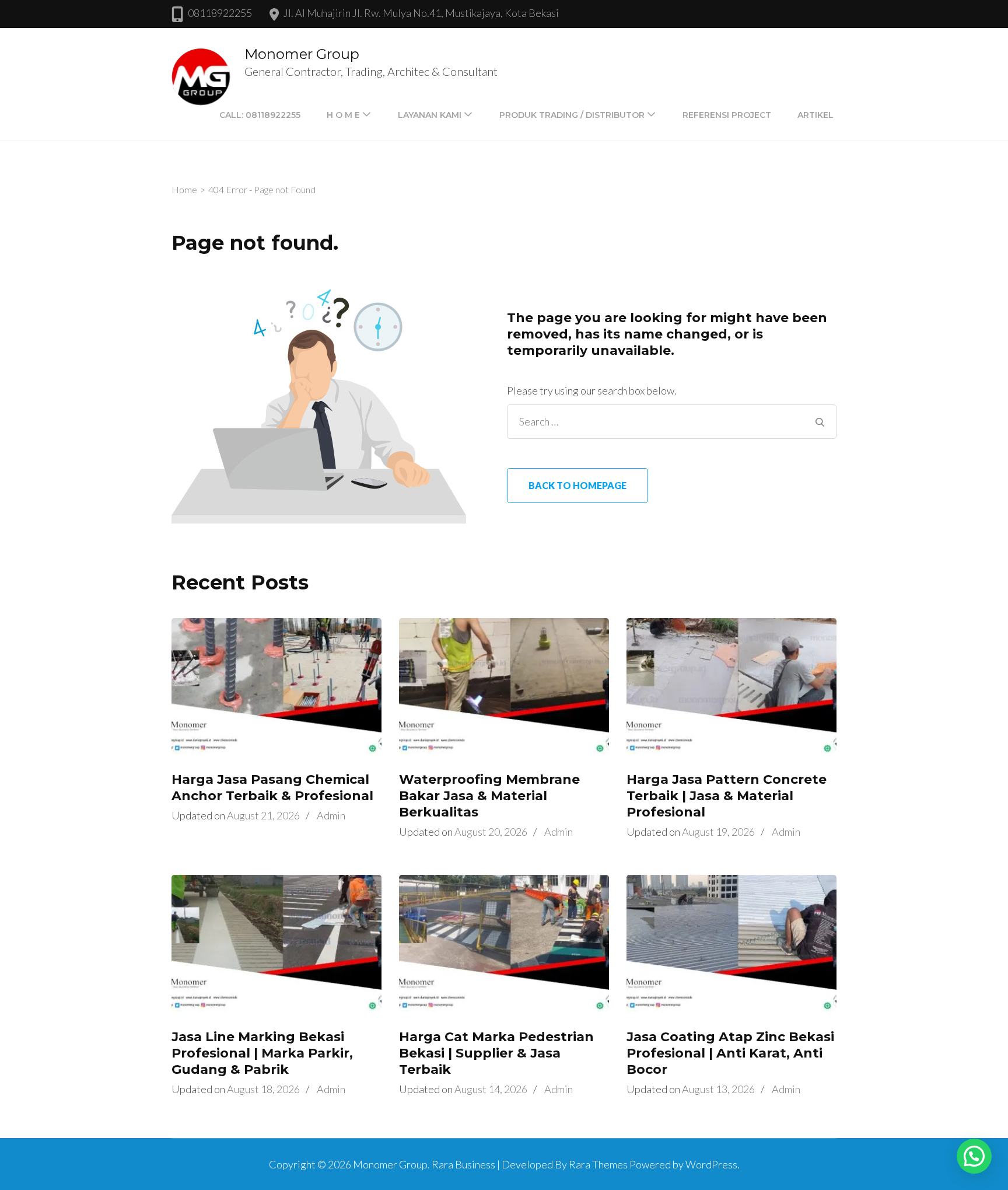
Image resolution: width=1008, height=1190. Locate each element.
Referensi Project (726, 115)
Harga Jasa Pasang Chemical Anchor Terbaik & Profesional (272, 788)
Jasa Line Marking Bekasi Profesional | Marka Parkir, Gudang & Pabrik (262, 1053)
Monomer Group (301, 54)
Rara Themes (598, 1164)
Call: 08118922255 (259, 115)
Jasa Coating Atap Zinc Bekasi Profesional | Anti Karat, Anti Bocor (730, 1053)
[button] (974, 1156)
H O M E (343, 115)
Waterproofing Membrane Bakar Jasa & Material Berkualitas (489, 796)
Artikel (815, 115)
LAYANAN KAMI (429, 115)
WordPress (711, 1164)
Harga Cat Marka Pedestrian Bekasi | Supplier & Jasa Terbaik (496, 1053)
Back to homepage (577, 485)
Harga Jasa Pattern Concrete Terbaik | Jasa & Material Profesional (726, 796)
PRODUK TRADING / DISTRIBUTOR (572, 115)
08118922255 (220, 12)
